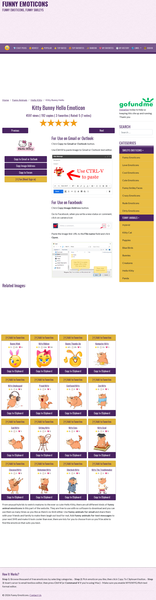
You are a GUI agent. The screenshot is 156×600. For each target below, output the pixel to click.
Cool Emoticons (130, 172)
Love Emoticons (130, 165)
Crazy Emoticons (131, 195)
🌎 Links (135, 47)
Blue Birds (127, 247)
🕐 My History (122, 47)
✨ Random (92, 47)
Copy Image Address (25, 166)
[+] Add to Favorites (15, 337)
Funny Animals (19, 100)
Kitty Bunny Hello (55, 100)
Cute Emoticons (130, 180)
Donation (124, 109)
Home (5, 100)
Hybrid (126, 224)
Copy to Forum (25, 172)
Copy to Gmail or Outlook (25, 159)
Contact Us (35, 595)
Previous (15, 130)
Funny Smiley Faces (132, 187)
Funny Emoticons (131, 157)
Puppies (126, 240)
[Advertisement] (105, 21)
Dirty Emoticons (130, 210)
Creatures (127, 262)
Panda (125, 278)
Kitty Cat (127, 232)
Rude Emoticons (130, 203)
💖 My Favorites (106, 47)
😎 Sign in (148, 47)
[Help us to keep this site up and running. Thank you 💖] (136, 102)
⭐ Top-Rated (60, 47)
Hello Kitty (36, 100)
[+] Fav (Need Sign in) (26, 179)
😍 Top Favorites (76, 47)
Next (102, 130)
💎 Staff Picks (20, 47)
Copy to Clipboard (15, 371)
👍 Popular (46, 47)
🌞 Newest (34, 47)
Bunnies (126, 255)
